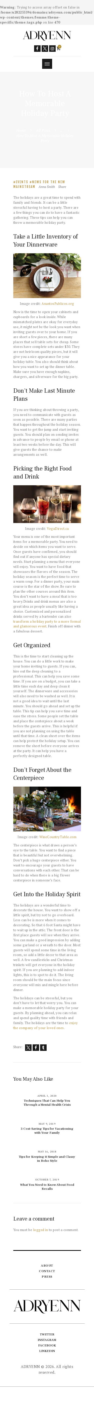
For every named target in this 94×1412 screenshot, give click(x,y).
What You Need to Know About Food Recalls (47, 1187)
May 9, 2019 (47, 1123)
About (47, 1266)
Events (22, 182)
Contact (47, 1271)
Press (47, 1277)
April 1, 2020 (47, 1095)
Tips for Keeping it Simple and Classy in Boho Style (47, 1159)
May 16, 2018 (47, 1151)
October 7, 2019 (47, 1179)
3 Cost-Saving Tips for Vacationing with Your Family (47, 1131)
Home (21, 130)
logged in (40, 1230)
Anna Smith (47, 186)
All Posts (43, 130)
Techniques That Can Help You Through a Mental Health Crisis (47, 1103)
